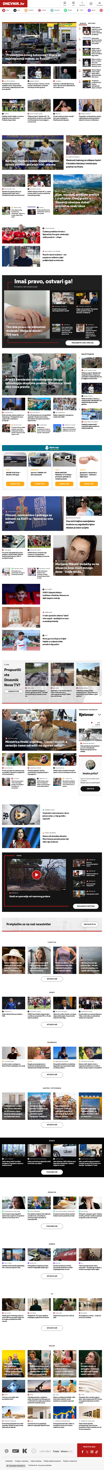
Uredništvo (9, 1461)
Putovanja (57, 10)
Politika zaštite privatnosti (52, 1461)
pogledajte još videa (86, 906)
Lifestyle (44, 10)
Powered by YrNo (96, 727)
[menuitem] (91, 3)
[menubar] (91, 4)
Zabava (93, 10)
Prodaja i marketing (21, 1461)
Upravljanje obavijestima (17, 1466)
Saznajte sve (13, 691)
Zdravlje (70, 10)
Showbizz (30, 10)
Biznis (81, 10)
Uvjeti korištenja (35, 1461)
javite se (90, 789)
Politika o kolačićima (70, 1461)
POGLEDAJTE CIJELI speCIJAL (83, 343)
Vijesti (7, 10)
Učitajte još (52, 979)
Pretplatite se (90, 924)
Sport (18, 10)
